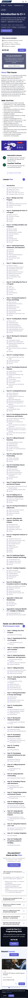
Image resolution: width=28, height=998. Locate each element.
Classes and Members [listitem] (13, 324)
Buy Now (22, 50)
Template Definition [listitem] (12, 573)
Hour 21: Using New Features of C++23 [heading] (17, 535)
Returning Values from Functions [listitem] (15, 272)
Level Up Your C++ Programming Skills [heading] (14, 930)
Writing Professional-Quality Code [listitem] (16, 592)
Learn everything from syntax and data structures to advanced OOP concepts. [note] (14, 935)
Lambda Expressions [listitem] (13, 547)
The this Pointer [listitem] (12, 379)
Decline (4, 995)
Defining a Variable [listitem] (12, 230)
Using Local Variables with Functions (17, 670)
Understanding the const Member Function (17, 722)
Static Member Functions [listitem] (14, 526)
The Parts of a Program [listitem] (13, 216)
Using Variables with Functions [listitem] (15, 268)
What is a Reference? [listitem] (13, 393)
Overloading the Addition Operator (17, 778)
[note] (3, 27)
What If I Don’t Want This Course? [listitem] (16, 192)
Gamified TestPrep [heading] (14, 163)
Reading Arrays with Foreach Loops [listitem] (16, 313)
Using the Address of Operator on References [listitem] (16, 397)
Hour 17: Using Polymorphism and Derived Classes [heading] (16, 483)
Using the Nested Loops (15, 687)
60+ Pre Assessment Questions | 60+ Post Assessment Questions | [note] (16, 166)
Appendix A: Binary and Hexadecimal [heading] (14, 599)
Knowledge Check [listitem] (12, 238)
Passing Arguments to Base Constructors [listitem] (14, 474)
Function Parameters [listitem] (13, 270)
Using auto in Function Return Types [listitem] (16, 540)
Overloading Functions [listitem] (13, 275)
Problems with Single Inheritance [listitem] (15, 499)
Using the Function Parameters (16, 671)
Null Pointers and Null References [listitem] (16, 401)
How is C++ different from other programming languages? (11, 911)
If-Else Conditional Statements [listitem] (15, 254)
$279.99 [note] (14, 940)
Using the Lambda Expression (16, 829)
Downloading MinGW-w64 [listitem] (14, 613)
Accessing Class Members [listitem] (14, 325)
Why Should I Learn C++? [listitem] (14, 191)
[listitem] (18, 5)
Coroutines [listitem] (11, 548)
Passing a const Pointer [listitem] (13, 420)
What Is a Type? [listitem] (12, 321)
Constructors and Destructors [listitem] (15, 472)
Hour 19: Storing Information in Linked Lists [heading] (17, 507)
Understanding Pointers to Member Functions (17, 819)
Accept (11, 995)
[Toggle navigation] (26, 1)
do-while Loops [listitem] (12, 289)
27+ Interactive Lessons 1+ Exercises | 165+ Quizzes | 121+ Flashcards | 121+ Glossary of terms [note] (16, 159)
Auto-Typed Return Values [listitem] (14, 276)
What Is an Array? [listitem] (12, 302)
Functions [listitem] (10, 219)
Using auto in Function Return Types (17, 828)
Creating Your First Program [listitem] (14, 205)
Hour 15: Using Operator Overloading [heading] (14, 455)
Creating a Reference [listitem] (13, 394)
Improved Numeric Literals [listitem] (14, 542)
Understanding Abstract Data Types (17, 807)
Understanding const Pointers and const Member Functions (17, 741)
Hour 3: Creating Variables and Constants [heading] (17, 226)
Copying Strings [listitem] (12, 311)
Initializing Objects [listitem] (12, 445)
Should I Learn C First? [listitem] (13, 189)
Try (16, 983)
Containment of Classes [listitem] (14, 527)
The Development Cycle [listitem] (14, 559)
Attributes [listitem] (10, 237)
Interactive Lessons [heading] (14, 155)
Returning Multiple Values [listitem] (14, 409)
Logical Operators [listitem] (12, 256)
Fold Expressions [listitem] (12, 576)
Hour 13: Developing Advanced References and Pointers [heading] (17, 415)
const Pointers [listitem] (11, 382)
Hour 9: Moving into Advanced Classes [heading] (17, 337)
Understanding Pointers (14, 729)
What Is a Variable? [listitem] (12, 229)
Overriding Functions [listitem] (13, 477)
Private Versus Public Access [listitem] (15, 327)
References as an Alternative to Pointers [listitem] (15, 422)
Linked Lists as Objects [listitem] (13, 513)
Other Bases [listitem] (11, 602)
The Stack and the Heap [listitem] (14, 360)
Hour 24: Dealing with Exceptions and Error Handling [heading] (17, 583)
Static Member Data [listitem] (13, 524)
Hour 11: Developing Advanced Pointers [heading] (17, 368)
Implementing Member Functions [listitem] (16, 329)
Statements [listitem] (11, 249)
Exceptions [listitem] (11, 589)
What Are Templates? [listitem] (13, 570)
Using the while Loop (14, 684)
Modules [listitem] (10, 550)
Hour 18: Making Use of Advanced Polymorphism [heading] (15, 496)
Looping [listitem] (10, 286)
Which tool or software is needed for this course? (12, 905)
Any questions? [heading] (14, 854)
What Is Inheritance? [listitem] (13, 469)
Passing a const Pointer (14, 761)
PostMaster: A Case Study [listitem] (14, 562)
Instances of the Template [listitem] (14, 572)
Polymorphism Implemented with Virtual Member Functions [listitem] (17, 487)
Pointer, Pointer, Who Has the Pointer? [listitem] (17, 432)
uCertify (10, 5)
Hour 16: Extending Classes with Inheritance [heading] (16, 466)
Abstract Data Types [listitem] (13, 500)
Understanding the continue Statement (15, 682)
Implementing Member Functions (16, 709)
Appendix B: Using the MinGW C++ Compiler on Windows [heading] (17, 610)
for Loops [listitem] (10, 291)
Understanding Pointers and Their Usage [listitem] (16, 358)
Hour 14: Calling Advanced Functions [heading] (15, 439)
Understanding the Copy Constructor (15, 769)
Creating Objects (13, 714)
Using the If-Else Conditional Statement (15, 660)
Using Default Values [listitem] (13, 443)
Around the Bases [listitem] (12, 603)
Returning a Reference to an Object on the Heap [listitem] (17, 430)
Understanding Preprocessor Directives (16, 643)
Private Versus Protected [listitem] (14, 470)
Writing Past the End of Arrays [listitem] (15, 303)
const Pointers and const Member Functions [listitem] (16, 385)
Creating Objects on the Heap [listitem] (15, 371)
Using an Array (12, 698)
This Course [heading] (9, 72)
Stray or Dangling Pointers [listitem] (14, 381)
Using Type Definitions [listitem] (13, 233)
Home (4, 5)
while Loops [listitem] (11, 287)
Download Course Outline (15, 172)
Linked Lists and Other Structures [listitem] (16, 510)
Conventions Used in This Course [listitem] (16, 194)
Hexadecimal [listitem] (11, 605)
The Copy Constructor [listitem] (13, 447)
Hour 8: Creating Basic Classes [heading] (17, 319)
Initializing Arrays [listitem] (12, 305)
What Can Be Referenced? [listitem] (14, 399)
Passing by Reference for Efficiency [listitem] (16, 418)
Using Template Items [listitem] (13, 575)
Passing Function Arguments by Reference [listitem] (15, 403)
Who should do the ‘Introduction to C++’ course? (12, 872)
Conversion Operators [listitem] (13, 459)
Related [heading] (8, 951)
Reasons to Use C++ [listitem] (13, 214)
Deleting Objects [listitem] (12, 372)
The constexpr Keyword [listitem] (14, 543)
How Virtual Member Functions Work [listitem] (16, 489)
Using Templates (13, 835)
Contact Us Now (14, 865)
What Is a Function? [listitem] (12, 265)
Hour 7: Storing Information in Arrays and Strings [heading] (16, 299)
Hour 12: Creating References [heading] (16, 391)
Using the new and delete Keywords (17, 731)
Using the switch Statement (15, 689)
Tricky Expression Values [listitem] (14, 258)
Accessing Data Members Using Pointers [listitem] (15, 375)
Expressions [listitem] (11, 251)
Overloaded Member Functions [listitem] (15, 442)
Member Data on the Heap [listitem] (14, 377)
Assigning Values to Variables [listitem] (15, 232)
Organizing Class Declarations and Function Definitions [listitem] (16, 344)
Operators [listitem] (10, 253)
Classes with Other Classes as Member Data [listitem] (17, 349)
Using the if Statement (14, 664)
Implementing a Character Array (16, 700)
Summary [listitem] (10, 207)
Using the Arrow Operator (15, 738)
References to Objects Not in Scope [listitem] (16, 428)
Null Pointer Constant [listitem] (13, 361)
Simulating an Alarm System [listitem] (14, 561)
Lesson (8, 179)
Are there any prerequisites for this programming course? (12, 899)
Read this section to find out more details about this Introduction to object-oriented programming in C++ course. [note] (14, 860)
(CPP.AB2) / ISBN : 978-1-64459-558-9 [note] (12, 25)
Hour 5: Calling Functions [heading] (15, 263)
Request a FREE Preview (14, 66)
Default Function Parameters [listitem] (15, 273)
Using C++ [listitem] (10, 202)
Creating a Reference (14, 749)
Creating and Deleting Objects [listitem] (15, 330)
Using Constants (13, 651)
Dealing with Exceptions (14, 845)
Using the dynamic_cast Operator (17, 805)
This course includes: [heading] (9, 38)
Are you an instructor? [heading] (14, 56)
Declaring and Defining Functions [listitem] (15, 267)
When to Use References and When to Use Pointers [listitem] (17, 425)
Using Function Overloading (15, 673)
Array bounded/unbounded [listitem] (14, 310)
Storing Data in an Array (14, 701)
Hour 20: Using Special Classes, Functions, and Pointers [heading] (14, 520)
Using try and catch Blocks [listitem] (14, 591)
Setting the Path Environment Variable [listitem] (17, 614)
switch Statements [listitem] (12, 292)
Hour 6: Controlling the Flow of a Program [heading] (17, 283)
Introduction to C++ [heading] (13, 14)
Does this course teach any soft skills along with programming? (11, 923)
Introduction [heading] (11, 185)
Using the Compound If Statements (17, 662)
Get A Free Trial (6, 30)
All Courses (14, 954)
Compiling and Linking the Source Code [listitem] (17, 203)
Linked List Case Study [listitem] (13, 511)
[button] (9, 987)
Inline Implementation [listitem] (13, 346)
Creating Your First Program (15, 634)
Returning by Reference (14, 759)
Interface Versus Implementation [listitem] (15, 341)
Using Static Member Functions (16, 817)
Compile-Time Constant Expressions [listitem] (16, 448)
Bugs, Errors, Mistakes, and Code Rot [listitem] (17, 586)
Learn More (9, 992)
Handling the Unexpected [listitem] (14, 587)
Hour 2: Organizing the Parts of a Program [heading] (17, 211)
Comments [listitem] (11, 218)
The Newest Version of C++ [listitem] (14, 538)
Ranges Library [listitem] (11, 545)
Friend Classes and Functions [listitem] (15, 529)
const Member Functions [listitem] (14, 340)
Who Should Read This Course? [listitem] (15, 187)
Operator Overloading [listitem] (13, 458)
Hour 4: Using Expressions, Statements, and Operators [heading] (16, 246)
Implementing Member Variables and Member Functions (16, 712)
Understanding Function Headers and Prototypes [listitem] (17, 406)
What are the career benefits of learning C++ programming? (11, 917)
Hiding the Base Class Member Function (16, 788)
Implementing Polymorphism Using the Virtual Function (17, 797)
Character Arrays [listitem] (12, 308)
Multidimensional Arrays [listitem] (13, 307)
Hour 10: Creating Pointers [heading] (15, 355)
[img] (14, 964)
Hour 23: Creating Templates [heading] (16, 568)
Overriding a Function (14, 785)
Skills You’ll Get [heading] (7, 101)
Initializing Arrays (13, 696)
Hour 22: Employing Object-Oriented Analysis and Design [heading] (16, 556)
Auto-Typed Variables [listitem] (13, 240)
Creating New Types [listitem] (13, 322)
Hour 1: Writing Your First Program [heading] (15, 199)
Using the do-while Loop (15, 685)
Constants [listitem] (10, 235)
